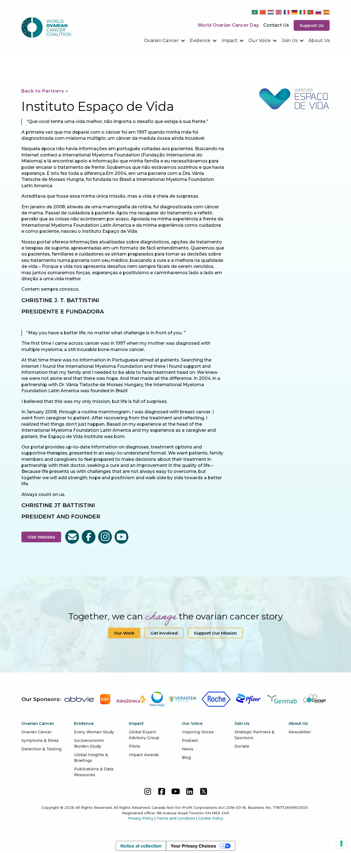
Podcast (190, 740)
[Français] (287, 12)
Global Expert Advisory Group (144, 734)
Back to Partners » (44, 91)
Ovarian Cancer (161, 40)
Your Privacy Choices (193, 846)
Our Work (124, 633)
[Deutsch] (295, 12)
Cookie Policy (210, 818)
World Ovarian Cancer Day (228, 25)
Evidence (200, 40)
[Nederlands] (271, 12)
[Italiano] (303, 12)
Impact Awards (144, 754)
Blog (186, 757)
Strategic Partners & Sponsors (254, 734)
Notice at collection (141, 846)
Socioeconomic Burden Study (89, 743)
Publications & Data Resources (93, 772)
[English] (279, 12)
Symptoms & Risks (40, 740)
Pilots (134, 746)
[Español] (327, 12)
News (187, 749)
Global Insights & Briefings (91, 757)
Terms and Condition (176, 818)
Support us (312, 25)
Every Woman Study (94, 731)
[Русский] (319, 12)
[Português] (311, 12)
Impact (230, 40)
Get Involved (164, 633)
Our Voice (259, 40)
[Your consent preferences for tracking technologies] (341, 843)
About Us (319, 40)
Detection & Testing (41, 749)
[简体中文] (263, 12)
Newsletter (299, 731)
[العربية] (255, 12)
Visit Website (41, 537)
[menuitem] (164, 40)
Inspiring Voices (198, 731)
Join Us (290, 40)
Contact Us (276, 25)
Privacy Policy (140, 818)
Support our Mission (215, 633)
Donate (241, 746)
